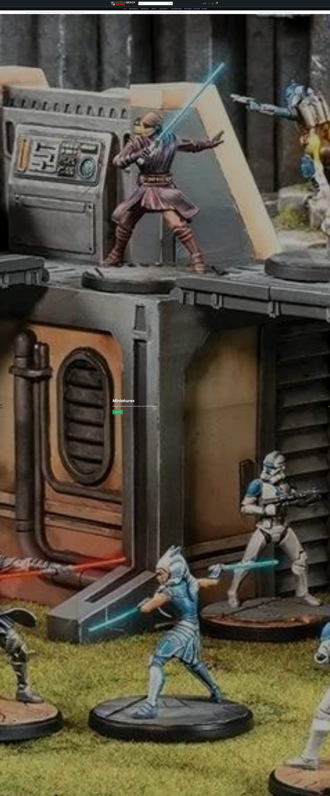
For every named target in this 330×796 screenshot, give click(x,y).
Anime (154, 8)
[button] (1, 406)
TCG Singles (188, 8)
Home (125, 8)
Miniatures (144, 8)
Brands (204, 8)
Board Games (133, 8)
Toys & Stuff (163, 8)
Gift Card (197, 8)
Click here (118, 412)
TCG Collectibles (176, 8)
